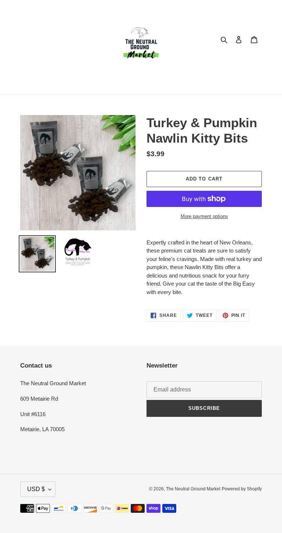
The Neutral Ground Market (193, 488)
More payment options (204, 216)
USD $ (36, 489)
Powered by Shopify (242, 488)
